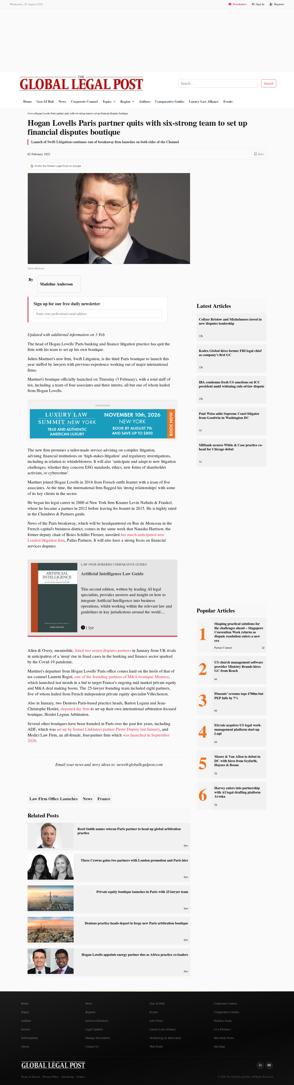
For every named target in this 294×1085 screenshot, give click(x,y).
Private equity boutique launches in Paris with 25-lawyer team (142, 891)
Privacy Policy (51, 1077)
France (103, 799)
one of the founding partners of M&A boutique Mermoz (121, 676)
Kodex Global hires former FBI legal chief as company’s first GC (230, 352)
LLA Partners (222, 1029)
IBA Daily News (224, 1038)
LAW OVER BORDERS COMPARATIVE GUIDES (114, 564)
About (25, 1046)
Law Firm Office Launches (53, 799)
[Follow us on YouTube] (269, 1065)
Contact (80, 1077)
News (62, 101)
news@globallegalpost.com (140, 764)
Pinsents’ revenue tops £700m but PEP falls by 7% (238, 695)
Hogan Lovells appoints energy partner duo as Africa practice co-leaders (135, 954)
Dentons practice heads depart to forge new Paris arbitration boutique (136, 923)
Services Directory (97, 1021)
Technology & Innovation (165, 1038)
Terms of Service (30, 1077)
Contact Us (92, 1046)
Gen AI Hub (45, 101)
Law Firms (156, 1021)
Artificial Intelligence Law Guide (112, 573)
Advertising (67, 1077)
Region (125, 101)
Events (228, 101)
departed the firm (75, 708)
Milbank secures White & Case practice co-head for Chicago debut (231, 447)
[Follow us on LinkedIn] (260, 1065)
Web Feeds (156, 1046)
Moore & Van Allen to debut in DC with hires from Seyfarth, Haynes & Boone (237, 760)
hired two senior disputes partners (103, 650)
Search (268, 83)
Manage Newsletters (97, 1038)
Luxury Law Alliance (204, 101)
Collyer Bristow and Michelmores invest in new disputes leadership (230, 321)
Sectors (25, 1029)
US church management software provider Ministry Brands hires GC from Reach (238, 666)
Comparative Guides (169, 101)
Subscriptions (29, 1038)
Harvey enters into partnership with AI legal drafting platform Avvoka (237, 792)
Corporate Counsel (84, 101)
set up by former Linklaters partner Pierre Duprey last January (108, 729)
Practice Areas (223, 1021)
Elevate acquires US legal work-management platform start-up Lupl (237, 729)
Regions (90, 1012)
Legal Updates (94, 1029)
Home (27, 101)
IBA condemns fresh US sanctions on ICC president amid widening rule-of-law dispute (231, 384)
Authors (144, 101)
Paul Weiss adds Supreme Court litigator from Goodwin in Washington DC (229, 415)
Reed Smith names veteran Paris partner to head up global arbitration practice (129, 830)
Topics (106, 101)
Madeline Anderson (56, 284)
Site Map (219, 1046)
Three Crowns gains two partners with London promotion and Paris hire (134, 860)
